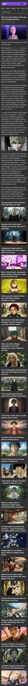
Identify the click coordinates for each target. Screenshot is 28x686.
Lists (18, 8)
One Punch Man (16, 48)
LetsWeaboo (4, 11)
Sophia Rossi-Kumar (10, 23)
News (3, 8)
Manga (13, 8)
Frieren (23, 8)
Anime (8, 8)
